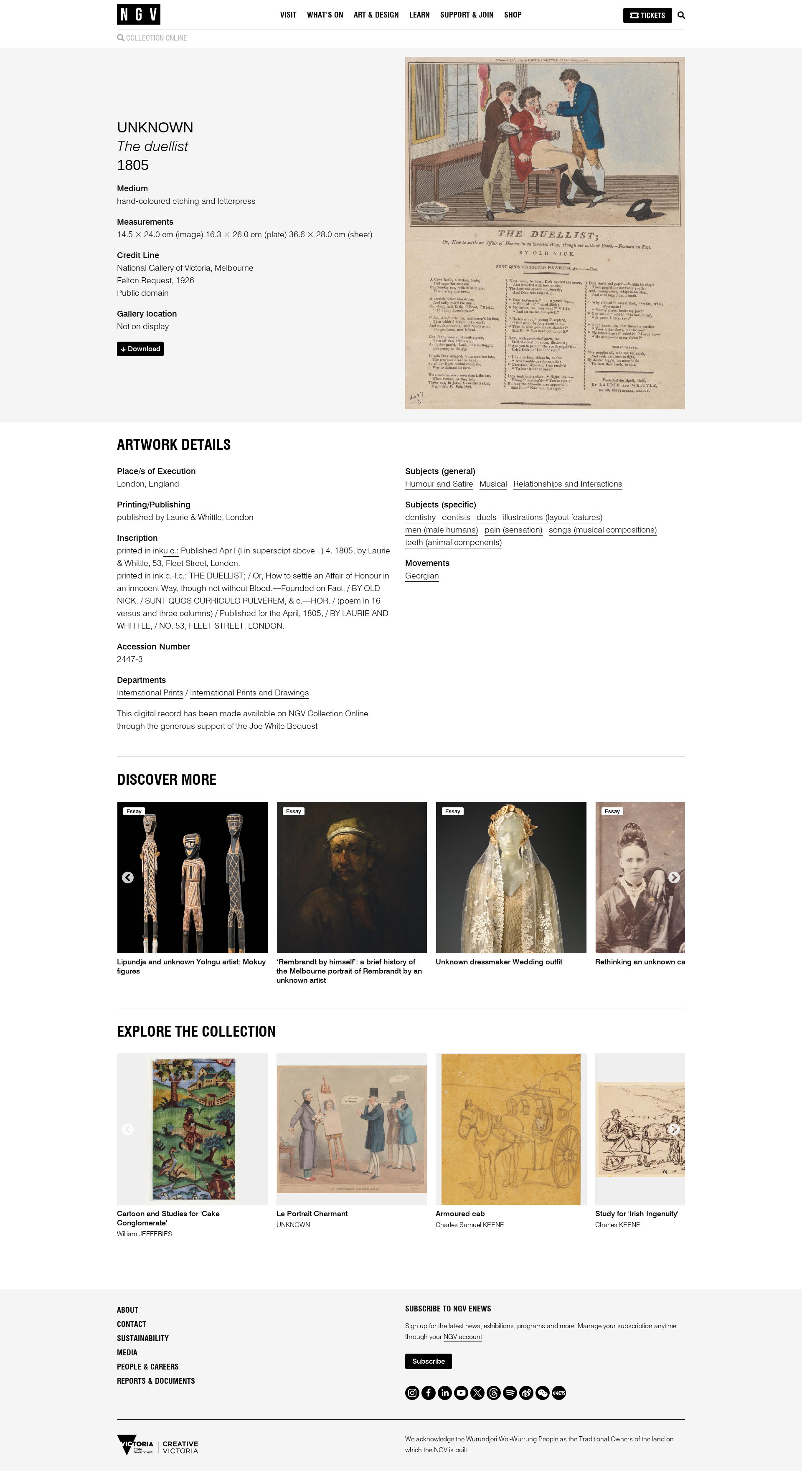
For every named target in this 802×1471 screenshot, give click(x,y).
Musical (493, 484)
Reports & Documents (156, 1381)
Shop (513, 15)
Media (127, 1353)
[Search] (681, 15)
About (127, 1310)
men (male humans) (441, 530)
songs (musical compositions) (603, 530)
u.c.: (171, 551)
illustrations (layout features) (553, 518)
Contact (131, 1325)
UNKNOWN (155, 127)
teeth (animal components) (453, 543)
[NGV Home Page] (138, 15)
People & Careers (148, 1367)
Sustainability (143, 1339)
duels (487, 518)
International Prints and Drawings (249, 693)
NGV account (463, 1337)
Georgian (422, 576)
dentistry (420, 518)
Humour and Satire (439, 484)
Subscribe (428, 1361)
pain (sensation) (514, 530)
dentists (456, 518)
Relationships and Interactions (567, 484)
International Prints (150, 693)
